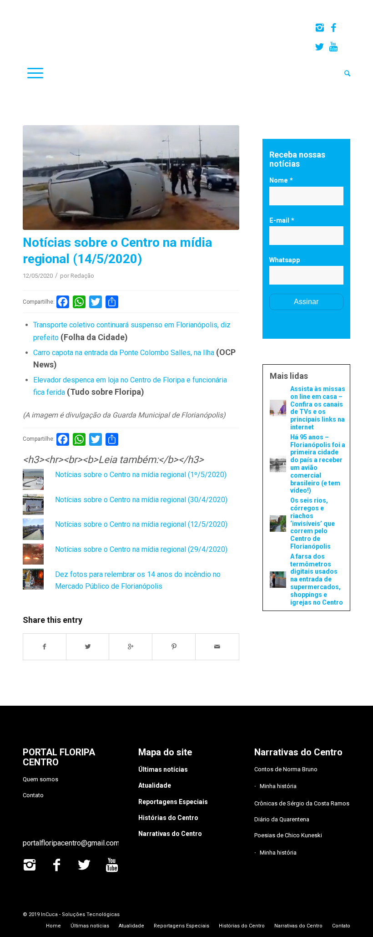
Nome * (281, 180)
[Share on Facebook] (44, 646)
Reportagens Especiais (173, 801)
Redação (82, 275)
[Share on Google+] (131, 646)
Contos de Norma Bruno (286, 769)
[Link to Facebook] (333, 27)
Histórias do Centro (168, 817)
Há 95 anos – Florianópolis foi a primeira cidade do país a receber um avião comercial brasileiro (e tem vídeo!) (317, 463)
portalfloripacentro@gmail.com (71, 843)
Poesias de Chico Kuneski (288, 835)
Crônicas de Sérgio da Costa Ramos (301, 803)
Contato (33, 795)
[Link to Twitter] (319, 46)
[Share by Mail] (217, 646)
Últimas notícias (163, 769)
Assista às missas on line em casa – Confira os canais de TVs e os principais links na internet (317, 408)
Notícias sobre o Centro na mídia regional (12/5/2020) (141, 524)
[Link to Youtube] (333, 46)
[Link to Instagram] (319, 27)
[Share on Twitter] (88, 646)
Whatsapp (284, 260)
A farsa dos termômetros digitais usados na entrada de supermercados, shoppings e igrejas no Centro (316, 579)
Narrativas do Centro (170, 833)
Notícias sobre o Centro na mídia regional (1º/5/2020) (141, 474)
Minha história (278, 786)
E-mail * (281, 220)
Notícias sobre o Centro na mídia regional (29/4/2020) (141, 549)
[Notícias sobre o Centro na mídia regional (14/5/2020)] (131, 177)
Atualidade (154, 785)
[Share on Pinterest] (174, 646)
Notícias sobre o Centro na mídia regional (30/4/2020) (141, 499)
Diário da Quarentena (281, 819)
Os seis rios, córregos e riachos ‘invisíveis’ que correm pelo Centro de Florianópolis (312, 523)
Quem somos (40, 779)
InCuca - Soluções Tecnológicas (80, 914)
